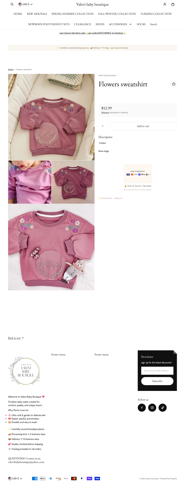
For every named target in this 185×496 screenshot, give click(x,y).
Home (10, 69)
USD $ (26, 4)
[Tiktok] (163, 408)
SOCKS (141, 24)
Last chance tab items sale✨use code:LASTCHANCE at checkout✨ (92, 33)
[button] (12, 4)
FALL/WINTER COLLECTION (117, 14)
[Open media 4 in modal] (73, 182)
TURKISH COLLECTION (156, 14)
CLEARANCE (82, 24)
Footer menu (58, 354)
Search (153, 24)
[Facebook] (142, 408)
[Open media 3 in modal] (29, 182)
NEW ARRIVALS (37, 14)
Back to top (14, 338)
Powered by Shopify (168, 478)
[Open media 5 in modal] (51, 247)
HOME (18, 14)
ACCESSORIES (118, 24)
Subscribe (157, 381)
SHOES (100, 24)
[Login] (165, 4)
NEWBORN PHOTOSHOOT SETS (49, 24)
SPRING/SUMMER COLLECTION (73, 14)
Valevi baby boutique (150, 478)
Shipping (105, 112)
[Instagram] (152, 408)
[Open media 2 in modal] (51, 117)
